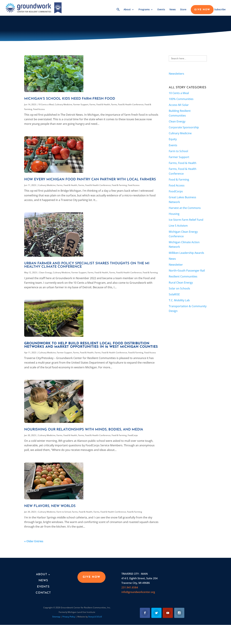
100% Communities (181, 99)
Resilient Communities (183, 276)
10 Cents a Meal (46, 104)
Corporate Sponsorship (184, 127)
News (172, 9)
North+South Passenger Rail (187, 270)
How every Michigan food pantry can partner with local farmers (90, 179)
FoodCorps (133, 435)
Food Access (39, 109)
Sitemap (56, 616)
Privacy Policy (68, 616)
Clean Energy (45, 272)
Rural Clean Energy (181, 282)
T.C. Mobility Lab (179, 300)
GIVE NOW (202, 10)
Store (183, 9)
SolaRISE (174, 294)
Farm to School (63, 511)
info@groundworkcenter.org (138, 592)
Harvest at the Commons (185, 208)
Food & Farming (119, 185)
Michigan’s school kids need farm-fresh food (69, 98)
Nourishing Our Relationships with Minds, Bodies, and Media (83, 429)
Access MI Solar (179, 105)
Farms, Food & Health (99, 104)
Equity (173, 139)
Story (95, 616)
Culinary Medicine (63, 104)
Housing (174, 214)
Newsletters (176, 73)
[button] (118, 12)
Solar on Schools (179, 288)
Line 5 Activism (178, 225)
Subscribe (220, 9)
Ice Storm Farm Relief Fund (186, 220)
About (127, 9)
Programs (144, 9)
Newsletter (176, 264)
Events (161, 9)
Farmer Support (80, 104)
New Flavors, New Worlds (50, 506)
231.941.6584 (129, 587)
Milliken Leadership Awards (186, 253)
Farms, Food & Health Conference (127, 104)
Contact (43, 592)
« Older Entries (33, 541)
